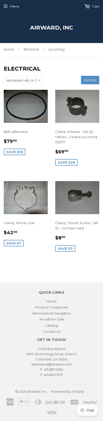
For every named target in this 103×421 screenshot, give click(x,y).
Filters (90, 80)
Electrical (31, 49)
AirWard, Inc (51, 27)
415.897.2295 (53, 369)
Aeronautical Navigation (51, 313)
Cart (95, 6)
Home (9, 49)
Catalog (51, 325)
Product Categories (52, 307)
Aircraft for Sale (51, 319)
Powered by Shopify (67, 391)
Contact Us (51, 331)
